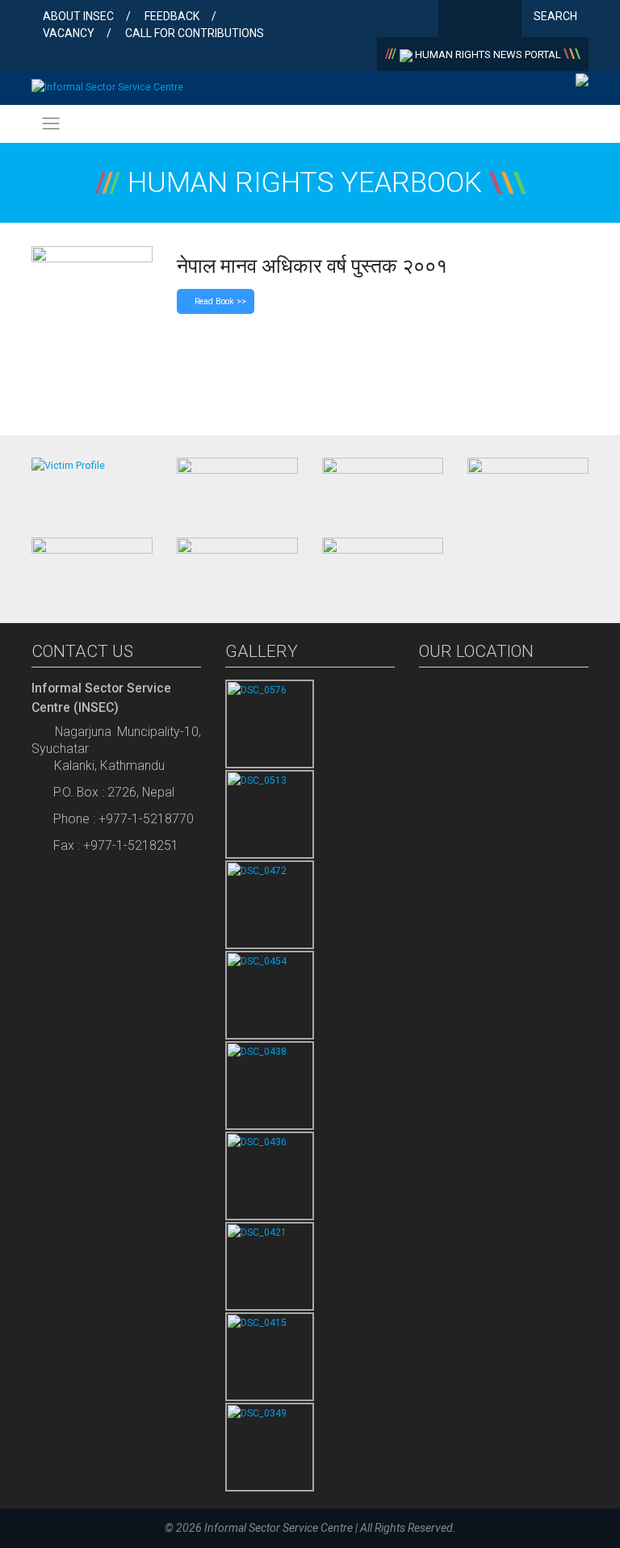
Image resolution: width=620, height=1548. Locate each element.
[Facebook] (454, 20)
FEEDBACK (172, 16)
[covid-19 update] (92, 566)
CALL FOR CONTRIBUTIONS (194, 33)
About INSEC (78, 16)
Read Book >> (219, 301)
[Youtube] (505, 20)
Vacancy (68, 33)
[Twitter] (480, 20)
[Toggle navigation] (50, 124)
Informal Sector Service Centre (278, 1527)
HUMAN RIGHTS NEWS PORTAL (488, 54)
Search (557, 16)
